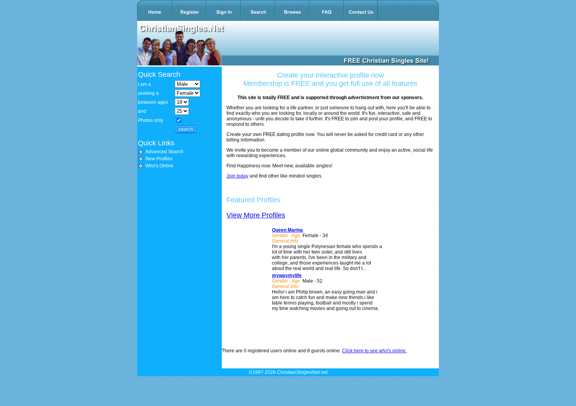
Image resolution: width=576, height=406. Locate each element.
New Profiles (158, 158)
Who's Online (159, 166)
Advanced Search (164, 151)
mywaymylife (287, 275)
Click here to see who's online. (374, 350)
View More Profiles (255, 215)
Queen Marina (287, 230)
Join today (237, 176)
